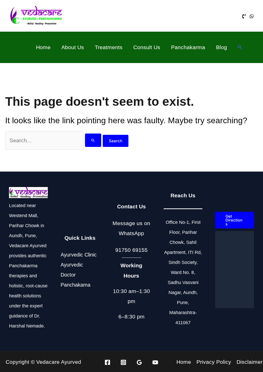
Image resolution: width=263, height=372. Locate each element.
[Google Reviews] (139, 362)
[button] (240, 47)
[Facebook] (107, 362)
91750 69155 (131, 250)
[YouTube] (155, 362)
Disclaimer (249, 362)
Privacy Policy (213, 362)
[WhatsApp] (251, 16)
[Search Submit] (93, 140)
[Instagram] (123, 362)
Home (183, 362)
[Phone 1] (244, 16)
